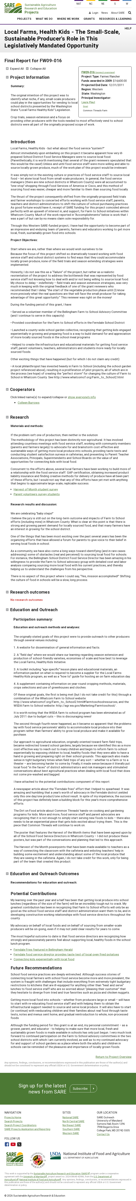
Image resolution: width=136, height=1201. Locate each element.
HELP (128, 28)
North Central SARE (73, 1121)
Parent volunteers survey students (37, 494)
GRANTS (89, 18)
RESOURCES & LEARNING (115, 18)
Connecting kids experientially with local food (44, 959)
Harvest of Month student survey (36, 489)
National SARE (71, 1117)
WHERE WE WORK (68, 18)
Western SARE (71, 1133)
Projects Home (12, 1117)
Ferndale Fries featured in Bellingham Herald (43, 950)
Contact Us (103, 1134)
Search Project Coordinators (20, 1125)
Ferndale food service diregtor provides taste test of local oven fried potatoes (66, 954)
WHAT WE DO (44, 18)
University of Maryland (34, 1176)
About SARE (118, 12)
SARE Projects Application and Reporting (27, 1129)
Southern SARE (71, 1129)
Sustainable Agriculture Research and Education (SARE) (61, 1173)
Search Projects (13, 1121)
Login (95, 12)
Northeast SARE (72, 1125)
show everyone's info (82, 397)
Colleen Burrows (28, 403)
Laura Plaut (88, 102)
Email (85, 106)
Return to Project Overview (114, 1057)
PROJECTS (24, 18)
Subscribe (80, 1088)
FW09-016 (98, 72)
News (104, 12)
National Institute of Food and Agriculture (39, 1179)
